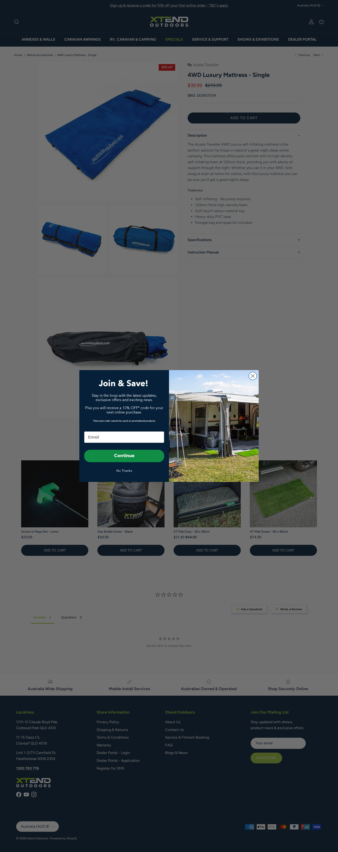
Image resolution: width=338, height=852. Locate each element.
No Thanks (124, 470)
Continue (124, 456)
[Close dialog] (253, 376)
